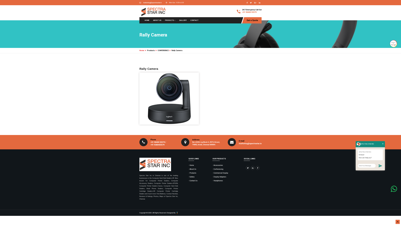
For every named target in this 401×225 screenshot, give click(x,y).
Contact (194, 20)
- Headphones (218, 181)
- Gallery (191, 177)
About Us (157, 20)
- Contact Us (192, 181)
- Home (191, 165)
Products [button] (169, 20)
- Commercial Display (220, 173)
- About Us (192, 169)
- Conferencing (218, 169)
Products (151, 50)
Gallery (183, 20)
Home (147, 20)
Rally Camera (177, 50)
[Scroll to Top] (398, 222)
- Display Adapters (219, 177)
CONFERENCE (163, 50)
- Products (192, 173)
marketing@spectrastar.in (250, 143)
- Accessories (218, 165)
